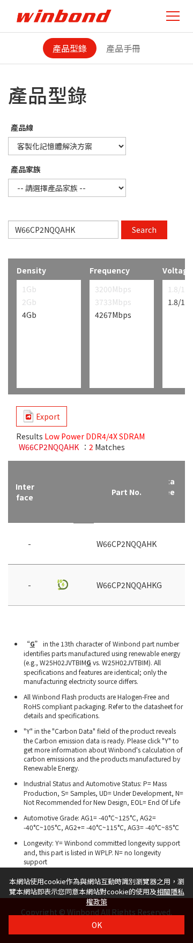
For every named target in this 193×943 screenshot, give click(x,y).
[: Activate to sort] (62, 492)
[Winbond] (64, 16)
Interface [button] (25, 492)
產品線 (22, 127)
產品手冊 (123, 48)
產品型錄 (70, 48)
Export (48, 416)
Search (144, 229)
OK (97, 924)
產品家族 (26, 169)
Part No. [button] (127, 491)
